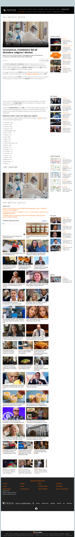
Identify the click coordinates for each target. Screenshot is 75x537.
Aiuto (32, 535)
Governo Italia (13, 167)
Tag (64, 503)
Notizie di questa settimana (9, 492)
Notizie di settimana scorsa (9, 494)
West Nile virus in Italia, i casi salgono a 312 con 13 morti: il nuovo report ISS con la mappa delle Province (25, 212)
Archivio (59, 503)
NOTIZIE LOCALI (37, 468)
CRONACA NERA (65, 217)
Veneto (40, 118)
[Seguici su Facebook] (36, 509)
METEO (63, 276)
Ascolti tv (49, 11)
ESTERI (46, 9)
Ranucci (62, 11)
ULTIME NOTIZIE (22, 9)
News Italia (69, 503)
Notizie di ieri (6, 490)
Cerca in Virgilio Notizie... (24, 503)
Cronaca (5, 483)
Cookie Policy (19, 535)
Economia (58, 483)
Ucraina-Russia (24, 489)
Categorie (52, 503)
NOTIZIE (11, 10)
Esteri (39, 483)
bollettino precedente (33, 74)
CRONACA (29, 9)
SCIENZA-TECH (52, 9)
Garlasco (35, 11)
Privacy (14, 535)
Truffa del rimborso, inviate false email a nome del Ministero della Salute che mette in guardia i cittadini (24, 216)
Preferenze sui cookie (26, 535)
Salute (22, 486)
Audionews (64, 9)
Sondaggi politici (56, 11)
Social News (59, 486)
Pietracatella (29, 11)
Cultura (5, 486)
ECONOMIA (41, 9)
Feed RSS (38, 503)
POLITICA (35, 9)
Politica (22, 483)
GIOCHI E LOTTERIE (66, 53)
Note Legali (10, 535)
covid (5, 167)
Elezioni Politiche (42, 489)
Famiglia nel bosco (42, 11)
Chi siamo (5, 535)
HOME (4, 20)
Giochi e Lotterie (42, 486)
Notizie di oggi (7, 489)
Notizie (10, 503)
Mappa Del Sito (45, 503)
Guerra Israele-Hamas (62, 489)
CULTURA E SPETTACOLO (67, 45)
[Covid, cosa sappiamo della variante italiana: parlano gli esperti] (25, 185)
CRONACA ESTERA (66, 60)
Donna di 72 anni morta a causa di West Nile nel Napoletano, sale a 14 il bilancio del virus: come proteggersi (25, 209)
